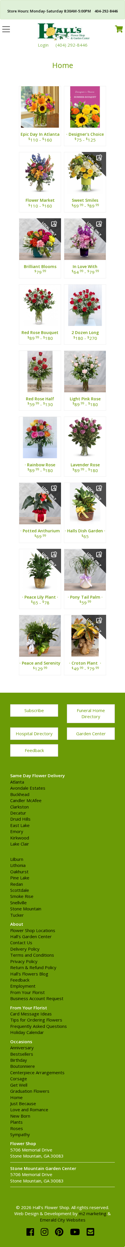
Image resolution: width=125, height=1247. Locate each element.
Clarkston (19, 807)
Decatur (18, 813)
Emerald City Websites (62, 1220)
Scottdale (19, 890)
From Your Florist (27, 992)
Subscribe (34, 710)
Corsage (18, 1078)
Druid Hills (20, 819)
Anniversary (22, 1047)
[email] (90, 1232)
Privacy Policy (24, 961)
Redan (16, 884)
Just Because (23, 1103)
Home (16, 1097)
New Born (20, 1116)
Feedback (34, 750)
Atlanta (17, 782)
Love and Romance (29, 1109)
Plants (16, 1122)
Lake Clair (19, 844)
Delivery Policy (25, 949)
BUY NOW (40, 113)
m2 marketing (92, 1213)
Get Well (18, 1085)
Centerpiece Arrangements (37, 1072)
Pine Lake (19, 878)
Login (43, 45)
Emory (16, 831)
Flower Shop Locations (32, 930)
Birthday (18, 1060)
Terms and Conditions (32, 955)
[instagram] (46, 1232)
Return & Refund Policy (33, 967)
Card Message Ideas (31, 1014)
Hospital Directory (34, 733)
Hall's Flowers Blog (29, 974)
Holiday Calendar (27, 1032)
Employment (22, 986)
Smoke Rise (21, 896)
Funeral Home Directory (91, 713)
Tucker (17, 915)
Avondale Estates (27, 788)
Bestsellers (21, 1054)
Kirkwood (19, 838)
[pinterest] (60, 1232)
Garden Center (91, 733)
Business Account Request (36, 998)
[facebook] (31, 1232)
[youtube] (76, 1232)
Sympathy (20, 1134)
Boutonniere (22, 1066)
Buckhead (19, 794)
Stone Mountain (25, 909)
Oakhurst (19, 871)
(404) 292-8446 (72, 45)
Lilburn (16, 859)
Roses (16, 1128)
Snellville (18, 902)
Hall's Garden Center (31, 936)
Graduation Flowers (29, 1091)
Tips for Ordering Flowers (36, 1020)
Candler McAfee (26, 800)
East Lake (20, 825)
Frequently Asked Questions (38, 1026)
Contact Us (21, 942)
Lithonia (18, 865)
